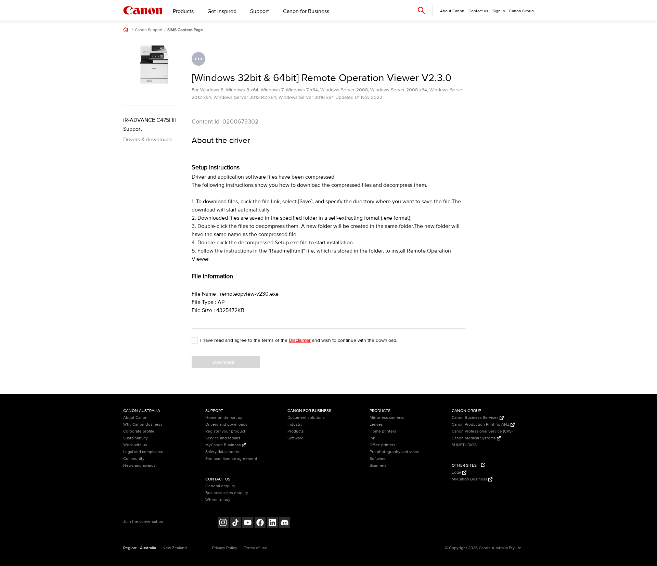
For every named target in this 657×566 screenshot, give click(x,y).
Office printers (383, 445)
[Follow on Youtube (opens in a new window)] (247, 523)
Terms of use (255, 548)
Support (259, 11)
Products (183, 11)
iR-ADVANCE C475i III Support (149, 124)
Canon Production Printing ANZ (481, 424)
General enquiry (220, 486)
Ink (372, 438)
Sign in (498, 11)
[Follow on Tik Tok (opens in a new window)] (235, 523)
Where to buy (217, 499)
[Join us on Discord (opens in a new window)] (284, 523)
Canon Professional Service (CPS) (482, 431)
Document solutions (306, 417)
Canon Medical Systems (474, 438)
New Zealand (175, 548)
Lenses (376, 424)
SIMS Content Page (185, 30)
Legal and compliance (143, 451)
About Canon (135, 417)
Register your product (225, 431)
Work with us (135, 445)
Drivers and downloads (226, 424)
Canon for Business (306, 11)
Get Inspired (221, 11)
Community (133, 458)
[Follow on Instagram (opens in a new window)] (223, 523)
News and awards (139, 465)
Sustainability (135, 438)
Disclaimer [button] (300, 340)
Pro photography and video (395, 451)
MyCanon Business (223, 445)
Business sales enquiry (226, 493)
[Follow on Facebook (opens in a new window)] (260, 523)
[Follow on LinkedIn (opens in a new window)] (272, 523)
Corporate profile (138, 431)
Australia (148, 548)
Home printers (383, 431)
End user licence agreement (231, 458)
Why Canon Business (143, 424)
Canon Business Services (476, 417)
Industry (294, 424)
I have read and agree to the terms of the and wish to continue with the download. (298, 340)
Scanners (378, 465)
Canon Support (149, 30)
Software (295, 438)
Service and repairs (223, 438)
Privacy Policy (224, 548)
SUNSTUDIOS (464, 445)
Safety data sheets (222, 451)
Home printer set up (224, 417)
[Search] (421, 10)
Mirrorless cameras (387, 417)
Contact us (478, 11)
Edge (457, 472)
